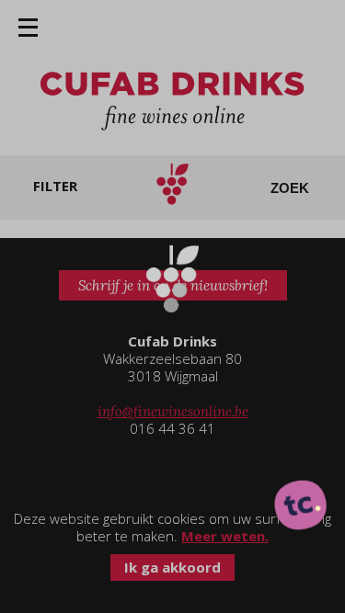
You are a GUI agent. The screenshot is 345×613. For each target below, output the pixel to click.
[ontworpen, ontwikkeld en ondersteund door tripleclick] (300, 506)
